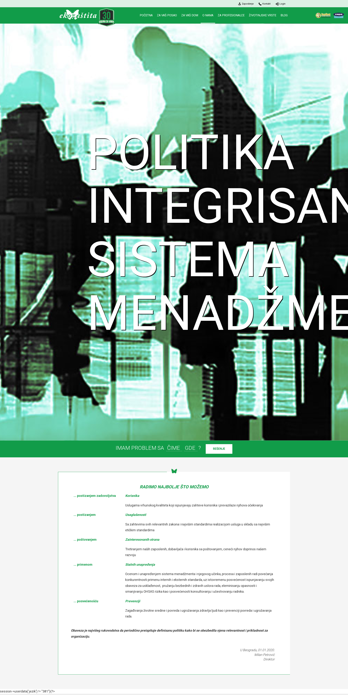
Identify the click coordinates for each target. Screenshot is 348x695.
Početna (146, 15)
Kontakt (266, 3)
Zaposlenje (248, 3)
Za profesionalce (231, 15)
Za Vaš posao (167, 15)
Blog (284, 15)
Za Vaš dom (189, 15)
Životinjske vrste (262, 15)
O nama (207, 15)
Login (282, 3)
